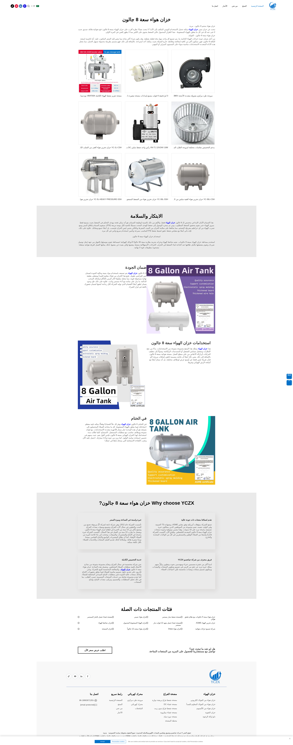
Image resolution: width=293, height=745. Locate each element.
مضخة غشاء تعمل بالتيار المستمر (99, 617)
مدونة (105, 733)
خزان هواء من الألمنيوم (206, 708)
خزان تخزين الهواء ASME (205, 623)
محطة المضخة (171, 721)
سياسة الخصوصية (114, 733)
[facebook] (24, 6)
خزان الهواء (193, 29)
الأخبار (224, 6)
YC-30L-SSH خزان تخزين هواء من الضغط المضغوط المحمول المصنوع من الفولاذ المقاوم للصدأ (128, 199)
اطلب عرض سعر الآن (95, 650)
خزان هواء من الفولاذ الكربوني (203, 700)
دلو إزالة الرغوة (209, 717)
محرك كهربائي (135, 694)
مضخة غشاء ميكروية (168, 712)
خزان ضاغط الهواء (105, 623)
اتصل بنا (215, 6)
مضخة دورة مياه (170, 717)
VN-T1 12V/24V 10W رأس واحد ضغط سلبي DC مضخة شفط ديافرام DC (138, 147)
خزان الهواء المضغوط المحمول (134, 623)
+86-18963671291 (87, 700)
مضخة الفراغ (170, 694)
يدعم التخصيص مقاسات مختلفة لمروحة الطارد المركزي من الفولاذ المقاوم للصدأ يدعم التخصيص (175, 147)
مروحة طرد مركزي (135, 700)
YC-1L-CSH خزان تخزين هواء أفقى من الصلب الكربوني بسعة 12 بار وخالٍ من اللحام (87, 147)
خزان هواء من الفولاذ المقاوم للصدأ (200, 704)
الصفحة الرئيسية (257, 6)
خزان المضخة (107, 629)
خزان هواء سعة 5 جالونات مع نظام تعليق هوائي (200, 618)
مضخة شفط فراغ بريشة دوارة (164, 700)
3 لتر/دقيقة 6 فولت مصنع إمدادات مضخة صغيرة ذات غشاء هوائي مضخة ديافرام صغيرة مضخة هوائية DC (125, 96)
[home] (215, 682)
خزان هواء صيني (140, 617)
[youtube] (16, 6)
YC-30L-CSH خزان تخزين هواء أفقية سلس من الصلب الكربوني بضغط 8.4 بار (183, 199)
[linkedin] (20, 6)
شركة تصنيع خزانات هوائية (205, 629)
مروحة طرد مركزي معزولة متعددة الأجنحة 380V (193, 96)
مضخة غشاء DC (170, 704)
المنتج (244, 6)
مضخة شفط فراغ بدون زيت (165, 708)
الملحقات (139, 708)
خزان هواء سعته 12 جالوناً (136, 629)
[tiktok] (12, 6)
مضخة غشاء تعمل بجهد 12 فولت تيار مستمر (167, 624)
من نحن (235, 6)
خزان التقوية (210, 712)
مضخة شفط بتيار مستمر (171, 617)
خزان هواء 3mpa (174, 629)
